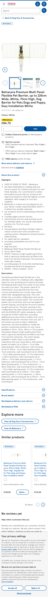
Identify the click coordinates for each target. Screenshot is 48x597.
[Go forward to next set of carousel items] (43, 505)
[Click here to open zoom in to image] (4, 69)
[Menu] (3, 3)
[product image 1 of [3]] (24, 50)
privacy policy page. (9, 549)
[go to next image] (42, 82)
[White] (5, 479)
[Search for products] (44, 10)
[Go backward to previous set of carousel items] (38, 505)
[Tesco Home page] (11, 4)
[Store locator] (44, 3)
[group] (16, 471)
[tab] (15, 83)
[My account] (37, 3)
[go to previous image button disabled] (5, 82)
